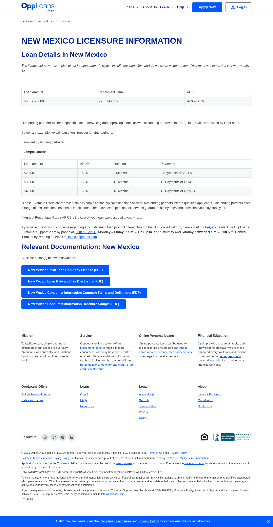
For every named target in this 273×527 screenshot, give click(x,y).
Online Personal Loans (36, 394)
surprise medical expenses (175, 352)
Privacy (143, 412)
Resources (87, 406)
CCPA (143, 417)
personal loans (89, 364)
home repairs (147, 352)
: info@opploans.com (81, 237)
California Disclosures (115, 521)
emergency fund (230, 356)
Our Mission (205, 400)
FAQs (209, 227)
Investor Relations (209, 394)
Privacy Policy (178, 452)
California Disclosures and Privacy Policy (45, 458)
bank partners (124, 463)
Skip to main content (24, 6)
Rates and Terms (32, 400)
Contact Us (205, 406)
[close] (268, 521)
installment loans (91, 347)
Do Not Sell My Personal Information (187, 458)
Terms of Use (147, 406)
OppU (201, 343)
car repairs (181, 347)
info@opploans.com (112, 494)
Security (144, 400)
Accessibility (146, 394)
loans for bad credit (113, 364)
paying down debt (209, 360)
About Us (149, 7)
